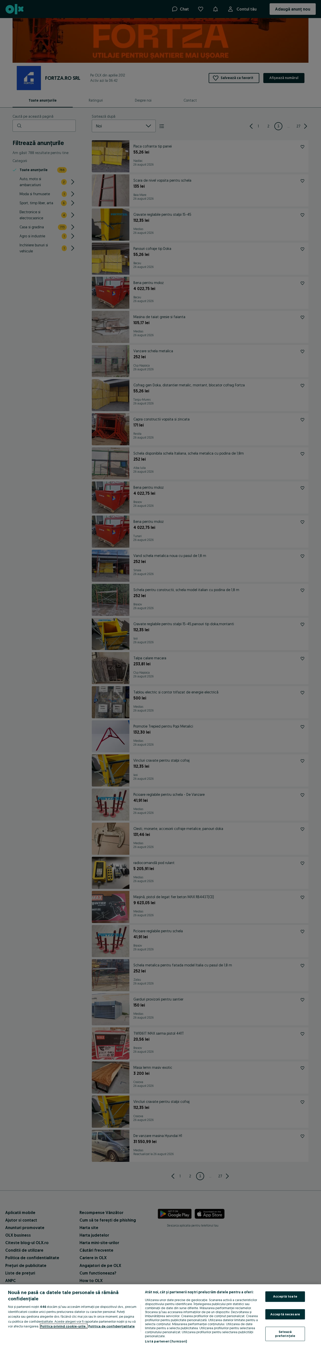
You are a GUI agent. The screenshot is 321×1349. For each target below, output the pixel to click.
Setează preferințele (285, 1334)
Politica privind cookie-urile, (63, 1326)
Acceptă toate (285, 1296)
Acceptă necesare (285, 1314)
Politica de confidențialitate (111, 1326)
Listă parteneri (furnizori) (166, 1341)
